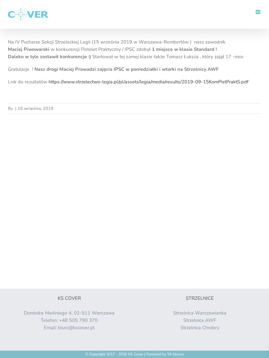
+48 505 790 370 (78, 320)
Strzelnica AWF (199, 320)
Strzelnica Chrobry (199, 327)
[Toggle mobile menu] (258, 12)
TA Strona (175, 354)
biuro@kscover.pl (76, 327)
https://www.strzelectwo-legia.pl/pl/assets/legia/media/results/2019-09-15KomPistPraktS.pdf (149, 82)
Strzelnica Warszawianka (199, 313)
